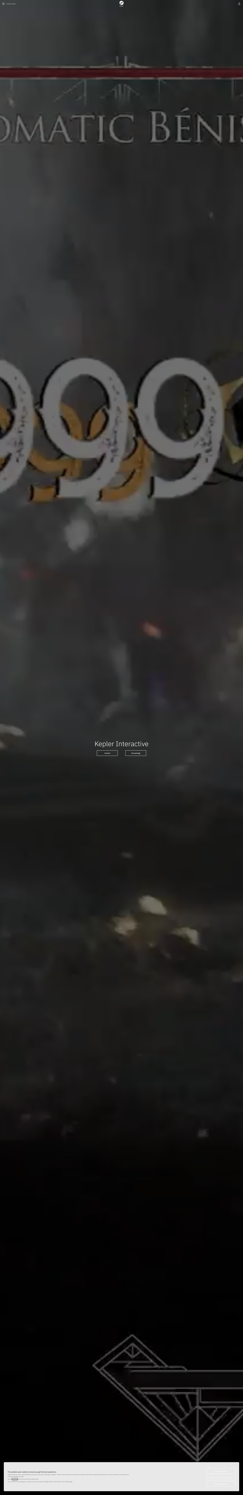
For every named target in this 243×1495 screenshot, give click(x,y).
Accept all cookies (221, 1471)
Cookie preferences (221, 1484)
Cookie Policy (15, 1479)
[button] (239, 3)
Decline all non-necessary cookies (221, 1477)
